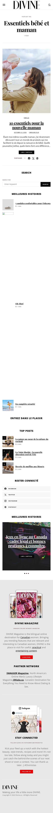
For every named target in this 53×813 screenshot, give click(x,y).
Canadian (25, 637)
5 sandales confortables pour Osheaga (32, 203)
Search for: (6, 180)
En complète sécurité (25, 404)
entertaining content (26, 650)
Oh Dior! (19, 303)
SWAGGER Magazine (18, 673)
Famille (26, 118)
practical (36, 647)
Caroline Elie (34, 132)
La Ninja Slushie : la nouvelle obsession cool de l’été (28, 453)
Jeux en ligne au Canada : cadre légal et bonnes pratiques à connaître (26, 541)
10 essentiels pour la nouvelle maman (26, 125)
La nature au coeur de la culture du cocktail (31, 440)
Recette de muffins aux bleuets (29, 466)
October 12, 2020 (20, 132)
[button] (25, 573)
